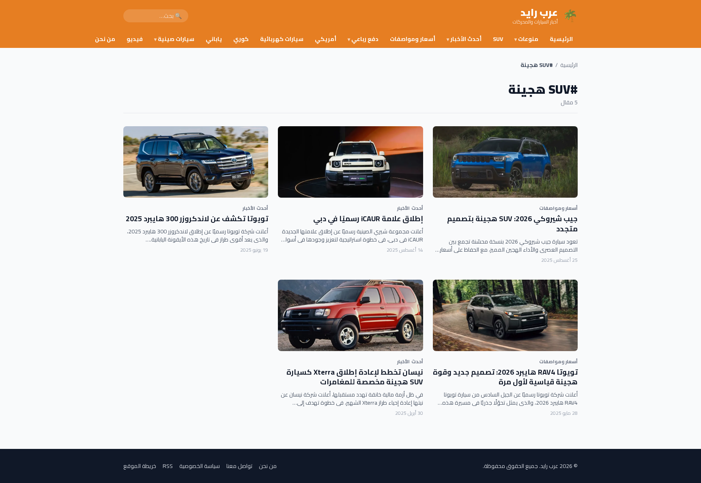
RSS (168, 466)
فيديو (135, 39)
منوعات (526, 39)
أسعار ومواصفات (412, 39)
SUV (498, 39)
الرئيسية (561, 39)
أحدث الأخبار (464, 39)
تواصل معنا (239, 466)
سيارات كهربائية (281, 39)
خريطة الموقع (139, 466)
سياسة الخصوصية (199, 466)
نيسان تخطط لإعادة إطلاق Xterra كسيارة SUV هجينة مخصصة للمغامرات (354, 377)
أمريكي (325, 39)
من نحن (105, 39)
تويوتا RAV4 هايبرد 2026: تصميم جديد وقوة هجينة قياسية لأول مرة (505, 377)
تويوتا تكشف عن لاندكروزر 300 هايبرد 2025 (197, 218)
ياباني (214, 39)
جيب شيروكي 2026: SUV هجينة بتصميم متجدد (512, 223)
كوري (241, 39)
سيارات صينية (174, 39)
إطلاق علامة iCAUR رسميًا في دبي (368, 218)
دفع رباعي (363, 39)
